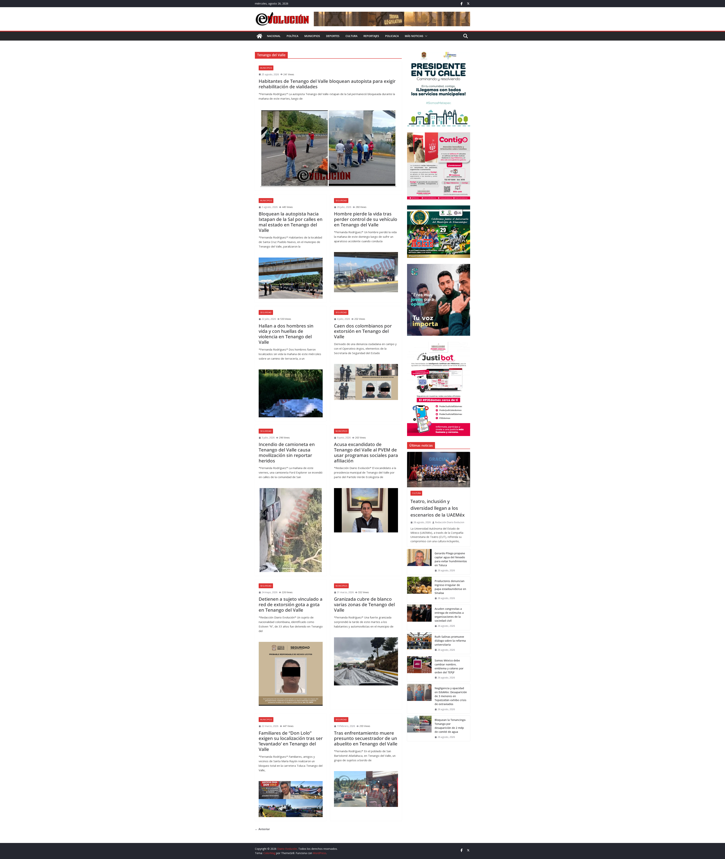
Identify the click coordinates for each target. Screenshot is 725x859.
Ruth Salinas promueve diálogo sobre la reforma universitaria (450, 640)
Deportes (332, 36)
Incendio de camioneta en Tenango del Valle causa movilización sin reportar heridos (287, 452)
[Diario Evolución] (259, 36)
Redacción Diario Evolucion (449, 522)
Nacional (274, 36)
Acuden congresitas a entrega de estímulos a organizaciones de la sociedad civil (449, 614)
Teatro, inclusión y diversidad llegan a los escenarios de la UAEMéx (437, 508)
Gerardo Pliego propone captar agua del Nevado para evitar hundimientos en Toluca (451, 559)
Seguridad (341, 200)
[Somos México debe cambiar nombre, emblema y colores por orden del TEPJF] (419, 669)
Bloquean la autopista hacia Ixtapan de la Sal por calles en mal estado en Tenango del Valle (290, 222)
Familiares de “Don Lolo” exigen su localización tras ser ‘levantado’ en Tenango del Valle (291, 741)
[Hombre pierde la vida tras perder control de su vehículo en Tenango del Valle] (366, 272)
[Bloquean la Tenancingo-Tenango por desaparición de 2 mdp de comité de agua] (419, 728)
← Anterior (262, 829)
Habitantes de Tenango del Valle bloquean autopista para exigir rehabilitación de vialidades (327, 84)
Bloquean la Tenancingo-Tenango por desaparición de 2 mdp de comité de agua (450, 726)
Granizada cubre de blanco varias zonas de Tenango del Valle (364, 604)
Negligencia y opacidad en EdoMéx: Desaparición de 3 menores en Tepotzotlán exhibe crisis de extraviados (451, 696)
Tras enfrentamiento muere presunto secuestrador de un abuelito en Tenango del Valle (365, 738)
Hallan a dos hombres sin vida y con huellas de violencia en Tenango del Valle (286, 334)
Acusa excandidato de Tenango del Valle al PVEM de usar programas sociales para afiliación (366, 452)
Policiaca (392, 36)
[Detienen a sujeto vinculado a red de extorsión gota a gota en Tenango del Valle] (291, 674)
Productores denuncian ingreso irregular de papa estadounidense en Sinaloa (450, 587)
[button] (425, 36)
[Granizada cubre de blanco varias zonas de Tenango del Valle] (366, 661)
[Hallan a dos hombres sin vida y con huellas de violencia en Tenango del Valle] (291, 393)
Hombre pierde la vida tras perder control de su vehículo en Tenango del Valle (365, 219)
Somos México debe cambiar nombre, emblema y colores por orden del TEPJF (449, 666)
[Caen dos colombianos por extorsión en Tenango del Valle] (366, 382)
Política (292, 36)
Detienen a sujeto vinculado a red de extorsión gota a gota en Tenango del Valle (290, 604)
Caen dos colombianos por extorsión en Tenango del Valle (363, 331)
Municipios (312, 36)
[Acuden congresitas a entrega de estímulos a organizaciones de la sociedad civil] (419, 617)
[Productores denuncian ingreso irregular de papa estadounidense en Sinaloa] (419, 589)
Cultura (351, 36)
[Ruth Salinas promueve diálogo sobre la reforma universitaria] (419, 643)
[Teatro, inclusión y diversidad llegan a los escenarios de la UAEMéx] (438, 469)
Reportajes (371, 36)
